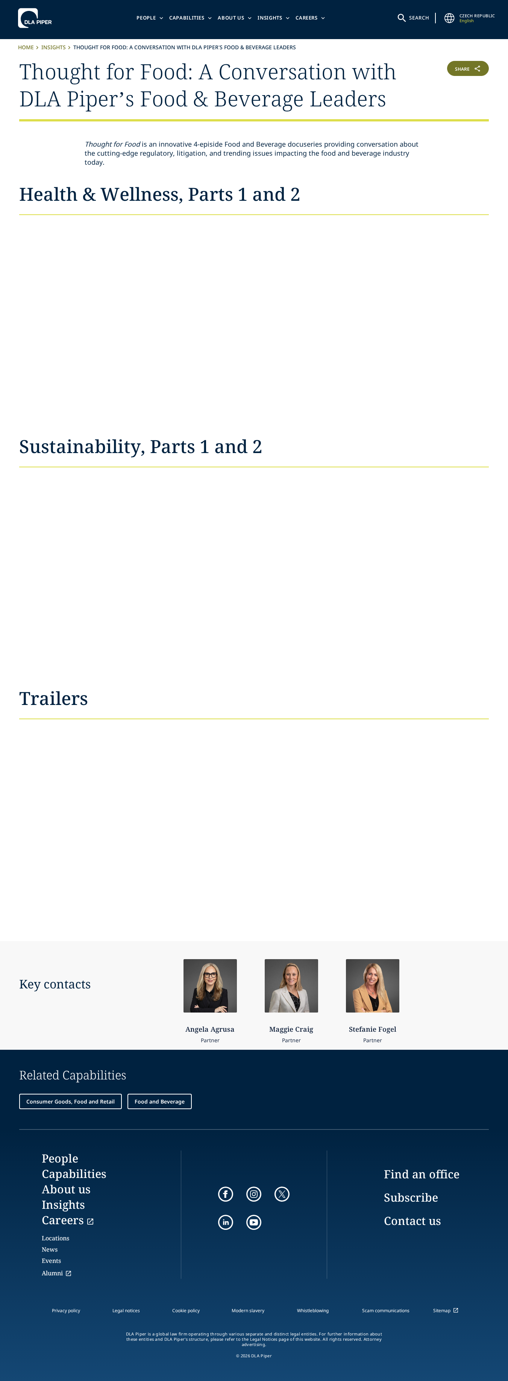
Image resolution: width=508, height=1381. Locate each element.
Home (26, 47)
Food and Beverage (160, 1101)
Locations (55, 1238)
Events (51, 1261)
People (146, 17)
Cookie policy (186, 1310)
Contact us (412, 1220)
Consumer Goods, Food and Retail (70, 1101)
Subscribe (411, 1197)
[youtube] (253, 1222)
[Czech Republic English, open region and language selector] (449, 18)
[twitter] (282, 1194)
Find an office (421, 1174)
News (50, 1249)
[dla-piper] (37, 18)
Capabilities (187, 17)
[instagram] (253, 1194)
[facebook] (225, 1194)
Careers (307, 17)
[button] (450, 84)
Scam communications (385, 1310)
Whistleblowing (313, 1310)
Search (419, 17)
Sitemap (441, 1310)
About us (231, 17)
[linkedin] (225, 1222)
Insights (270, 17)
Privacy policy (66, 1310)
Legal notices (126, 1310)
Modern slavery (248, 1310)
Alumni (52, 1273)
